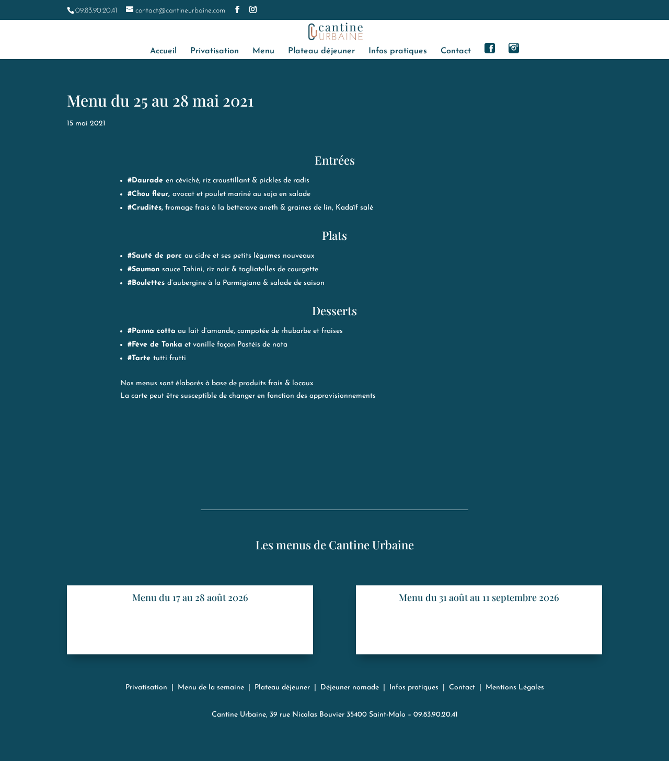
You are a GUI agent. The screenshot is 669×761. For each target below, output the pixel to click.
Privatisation (214, 51)
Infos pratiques (397, 51)
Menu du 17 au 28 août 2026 (190, 597)
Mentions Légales (515, 687)
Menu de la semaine (211, 687)
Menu (263, 51)
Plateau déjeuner (321, 51)
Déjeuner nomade (349, 687)
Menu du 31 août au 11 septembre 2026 (479, 597)
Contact (456, 51)
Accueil (163, 51)
